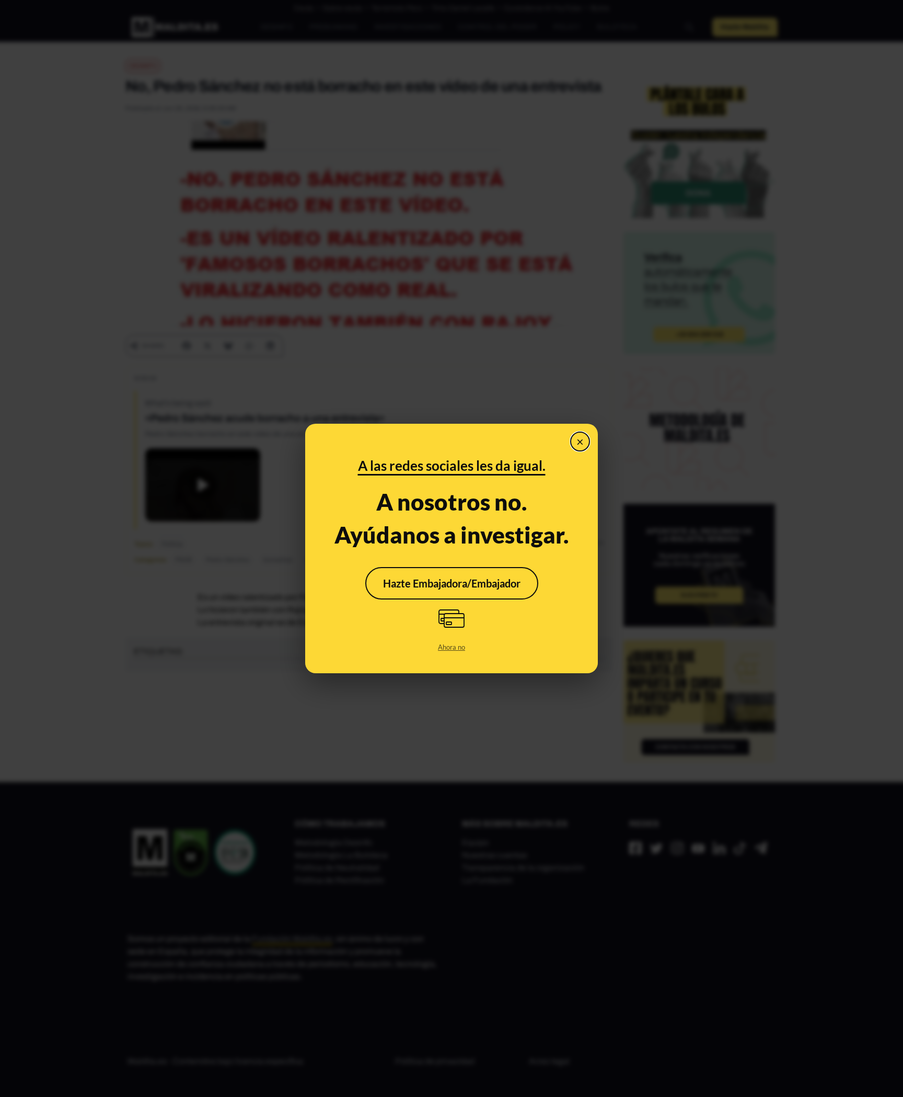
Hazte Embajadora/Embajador (451, 583)
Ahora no (451, 647)
